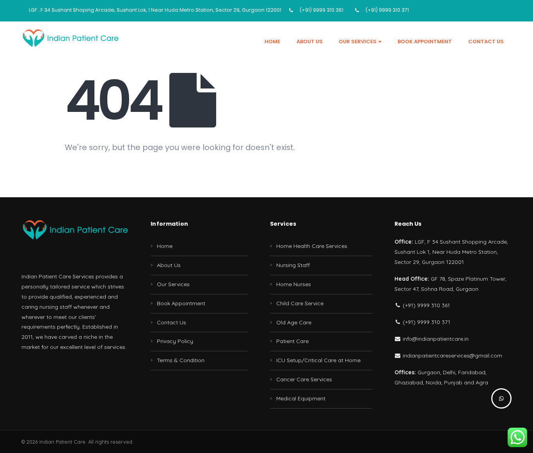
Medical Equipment (300, 398)
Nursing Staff (293, 265)
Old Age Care (293, 322)
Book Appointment (425, 41)
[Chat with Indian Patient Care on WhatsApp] (501, 398)
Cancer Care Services (304, 379)
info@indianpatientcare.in (435, 338)
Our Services (358, 41)
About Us (310, 41)
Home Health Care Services (311, 246)
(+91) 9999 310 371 (387, 10)
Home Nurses (293, 284)
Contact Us (486, 41)
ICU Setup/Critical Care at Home (318, 360)
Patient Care (292, 341)
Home (272, 41)
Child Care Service (299, 303)
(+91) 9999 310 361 (321, 10)
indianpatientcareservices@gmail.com (451, 355)
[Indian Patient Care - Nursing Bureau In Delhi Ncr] (70, 38)
